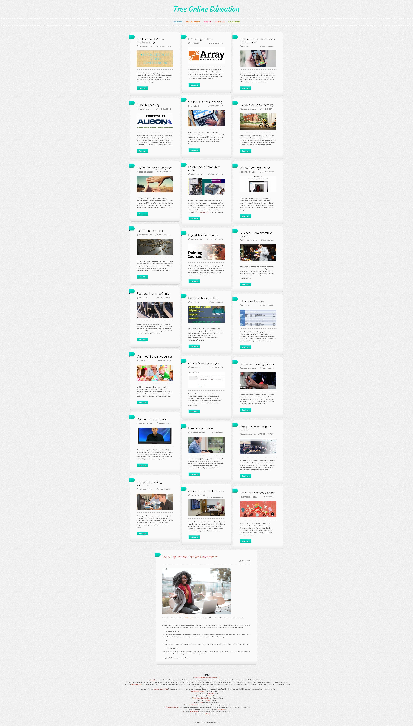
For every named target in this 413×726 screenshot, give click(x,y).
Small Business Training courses (255, 428)
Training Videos (268, 368)
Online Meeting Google (203, 363)
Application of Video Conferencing (150, 40)
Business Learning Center (154, 293)
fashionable (194, 711)
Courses (211, 693)
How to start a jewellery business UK (207, 678)
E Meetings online (200, 39)
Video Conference (164, 46)
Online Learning (216, 106)
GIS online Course (252, 301)
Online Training (164, 172)
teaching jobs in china (161, 689)
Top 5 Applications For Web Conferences (189, 557)
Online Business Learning (205, 102)
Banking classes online (203, 298)
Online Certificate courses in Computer (257, 40)
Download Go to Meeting (257, 105)
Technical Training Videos (257, 364)
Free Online (218, 432)
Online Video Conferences (206, 491)
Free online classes (200, 428)
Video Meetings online (255, 168)
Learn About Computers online (204, 168)
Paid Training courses (151, 230)
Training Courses (164, 235)
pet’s (201, 702)
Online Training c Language (154, 168)
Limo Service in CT (137, 684)
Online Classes (268, 240)
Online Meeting (217, 43)
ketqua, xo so (189, 618)
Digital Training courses (204, 235)
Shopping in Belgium (172, 707)
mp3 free (207, 714)
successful (221, 709)
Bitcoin (210, 696)
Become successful (197, 691)
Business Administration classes (256, 234)
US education (193, 705)
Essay (208, 700)
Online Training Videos (152, 419)
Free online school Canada (257, 493)
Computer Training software (149, 483)
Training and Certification (200, 698)
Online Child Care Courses (155, 356)
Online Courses (268, 46)
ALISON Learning (148, 105)
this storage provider (203, 212)
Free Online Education (206, 9)
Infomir (152, 680)
